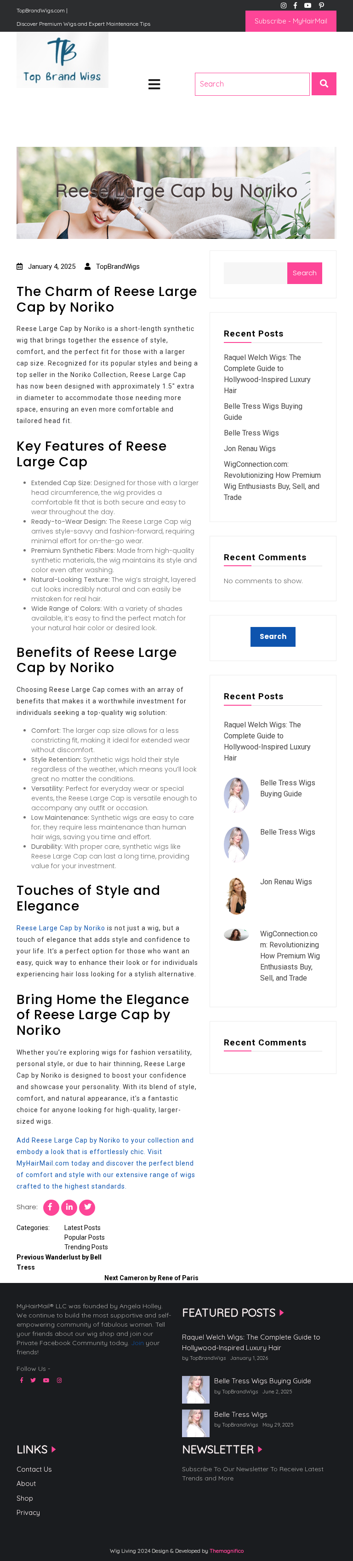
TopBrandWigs (117, 266)
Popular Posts (84, 1237)
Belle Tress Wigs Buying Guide (262, 1380)
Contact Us (34, 1469)
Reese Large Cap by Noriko (61, 928)
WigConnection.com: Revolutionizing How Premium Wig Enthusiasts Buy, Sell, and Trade (290, 955)
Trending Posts (86, 1247)
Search (305, 273)
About (26, 1483)
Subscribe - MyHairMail (291, 21)
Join (137, 1343)
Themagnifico (226, 1550)
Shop (25, 1498)
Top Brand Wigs (50, 101)
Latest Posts (82, 1227)
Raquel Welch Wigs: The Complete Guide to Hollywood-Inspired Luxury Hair (251, 1342)
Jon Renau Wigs (250, 448)
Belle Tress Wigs (251, 433)
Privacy (28, 1512)
